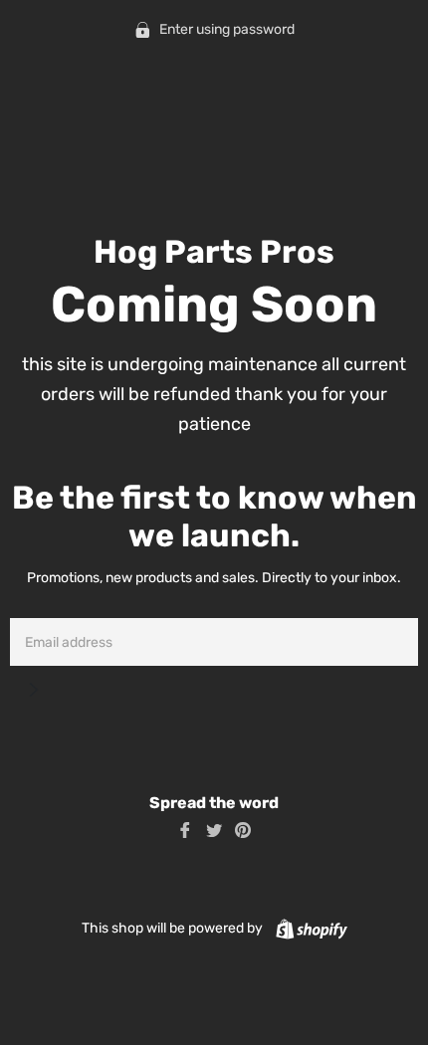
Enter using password (225, 29)
